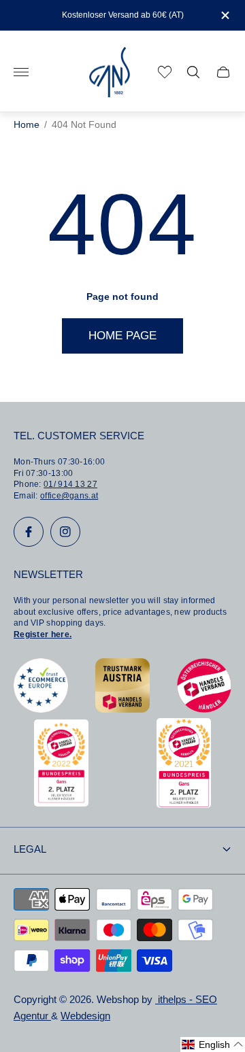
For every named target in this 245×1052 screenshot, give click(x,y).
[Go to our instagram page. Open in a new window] (65, 532)
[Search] (193, 72)
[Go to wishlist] (164, 72)
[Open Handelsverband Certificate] (204, 708)
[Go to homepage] (109, 72)
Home (26, 125)
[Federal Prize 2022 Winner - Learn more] (61, 802)
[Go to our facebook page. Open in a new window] (29, 532)
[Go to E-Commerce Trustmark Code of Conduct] (41, 708)
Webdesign (85, 1016)
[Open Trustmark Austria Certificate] (122, 708)
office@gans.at (69, 495)
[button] (212, 1044)
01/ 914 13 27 (70, 484)
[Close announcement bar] (224, 15)
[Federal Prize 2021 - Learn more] (184, 804)
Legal (30, 849)
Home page (122, 335)
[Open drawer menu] (21, 72)
